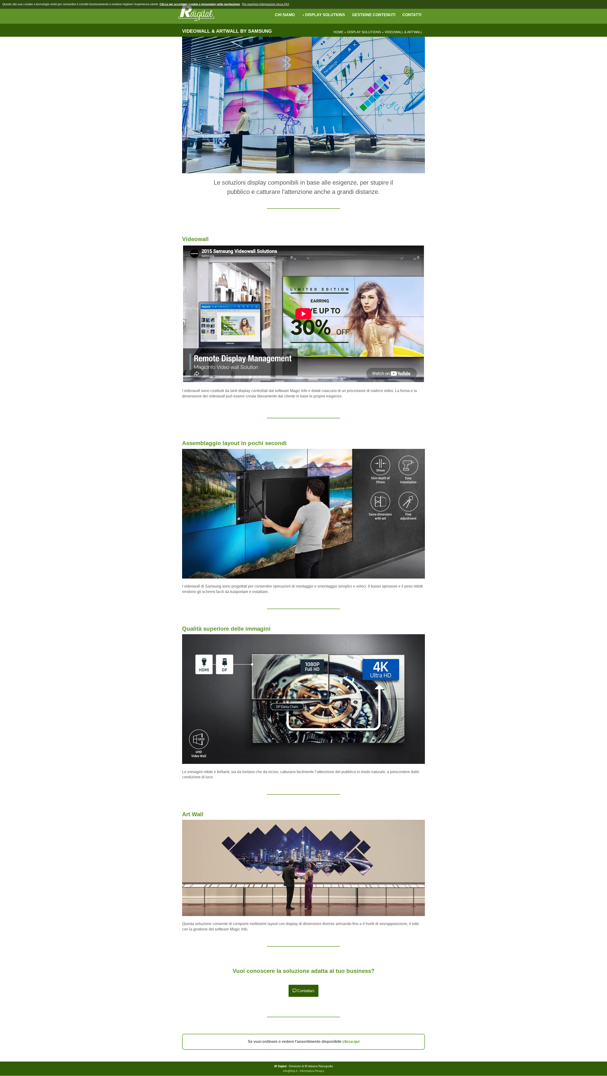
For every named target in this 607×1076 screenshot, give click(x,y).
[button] (303, 991)
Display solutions (364, 32)
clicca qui (350, 1042)
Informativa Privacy (312, 1071)
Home (338, 32)
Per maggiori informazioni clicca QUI (265, 4)
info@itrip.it (290, 1071)
